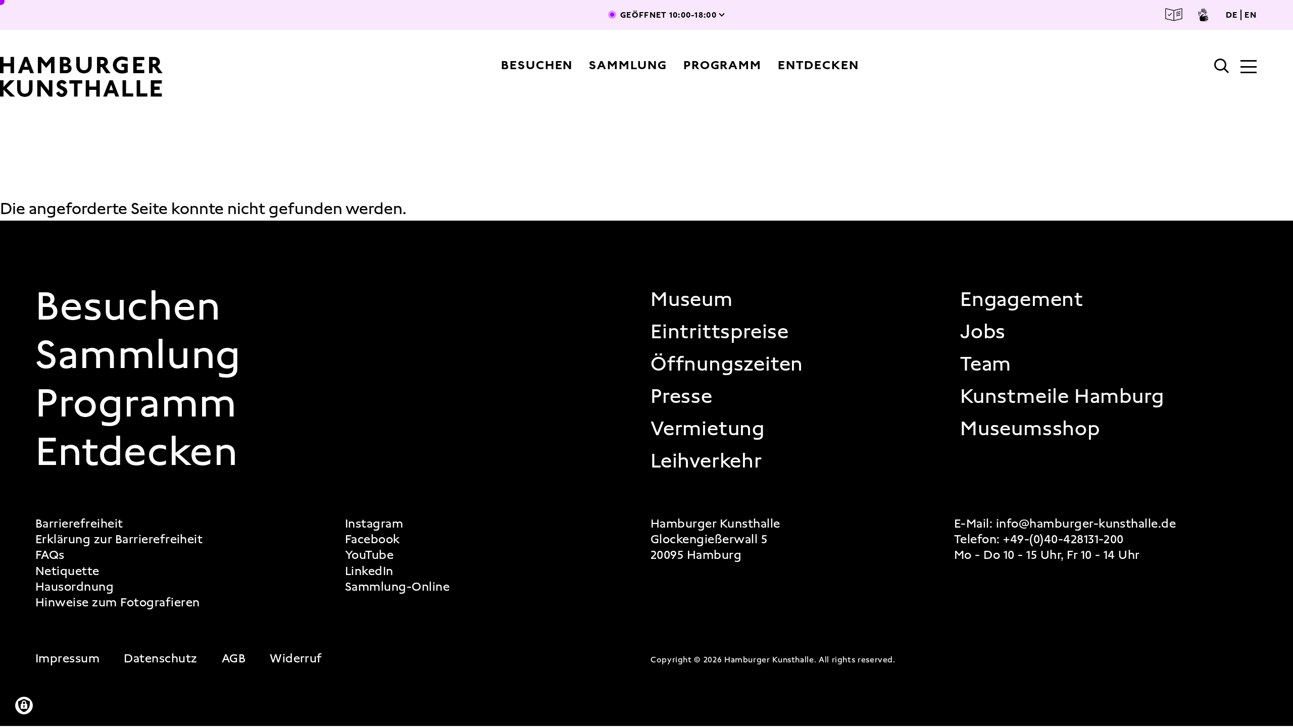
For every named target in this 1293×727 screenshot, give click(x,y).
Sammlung (628, 65)
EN (1251, 15)
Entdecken (818, 65)
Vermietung (708, 429)
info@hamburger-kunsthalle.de (1086, 523)
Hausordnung (74, 587)
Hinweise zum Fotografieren (117, 602)
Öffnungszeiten (727, 364)
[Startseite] (117, 76)
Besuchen (537, 65)
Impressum (67, 658)
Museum (692, 299)
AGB (233, 658)
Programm (722, 65)
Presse (682, 396)
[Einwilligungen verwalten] (24, 705)
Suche (1221, 66)
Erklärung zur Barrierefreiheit (119, 539)
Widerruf (296, 658)
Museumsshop (1030, 429)
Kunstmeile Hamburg (1062, 396)
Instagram (374, 524)
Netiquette (67, 571)
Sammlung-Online (397, 587)
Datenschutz (160, 658)
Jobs (983, 332)
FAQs (50, 555)
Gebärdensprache (1203, 14)
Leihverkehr (706, 461)
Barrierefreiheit (79, 524)
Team (985, 364)
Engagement (1021, 299)
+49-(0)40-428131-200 (1063, 539)
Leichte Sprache (1173, 15)
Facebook (372, 539)
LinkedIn (369, 571)
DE (1232, 15)
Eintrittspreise (720, 332)
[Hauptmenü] (1248, 68)
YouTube (369, 555)
